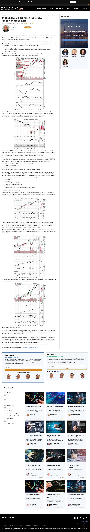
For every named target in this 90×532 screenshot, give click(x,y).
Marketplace (28, 525)
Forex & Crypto (9, 410)
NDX (28, 23)
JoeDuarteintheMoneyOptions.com (28, 347)
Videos (8, 397)
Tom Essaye (74, 443)
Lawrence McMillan (54, 443)
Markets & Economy (10, 418)
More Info (73, 1)
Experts (51, 8)
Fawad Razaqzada (75, 414)
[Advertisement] (74, 79)
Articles (8, 394)
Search (26, 4)
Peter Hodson (83, 56)
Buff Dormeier (33, 443)
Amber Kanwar (65, 66)
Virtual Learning (59, 8)
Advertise (4, 525)
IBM (40, 507)
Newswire (44, 525)
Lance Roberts (53, 414)
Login (2, 4)
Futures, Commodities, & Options (13, 413)
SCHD (61, 507)
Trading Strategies (10, 423)
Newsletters (36, 525)
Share (49, 15)
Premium (85, 8)
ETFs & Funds (9, 408)
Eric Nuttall (74, 56)
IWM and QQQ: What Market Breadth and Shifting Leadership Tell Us (55, 496)
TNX (32, 23)
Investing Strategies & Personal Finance (14, 415)
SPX (30, 23)
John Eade (52, 473)
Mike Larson (32, 414)
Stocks (8, 420)
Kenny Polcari (33, 504)
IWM (58, 507)
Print (54, 15)
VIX (82, 507)
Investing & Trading (41, 8)
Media (21, 525)
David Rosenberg (65, 56)
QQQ (42, 477)
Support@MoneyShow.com (82, 523)
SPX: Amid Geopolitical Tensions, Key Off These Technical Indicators (75, 465)
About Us (11, 525)
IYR (26, 23)
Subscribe (23, 369)
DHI (25, 23)
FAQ (16, 525)
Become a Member (8, 4)
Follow (27, 27)
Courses (68, 8)
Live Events (75, 8)
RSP (59, 507)
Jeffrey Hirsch (33, 473)
